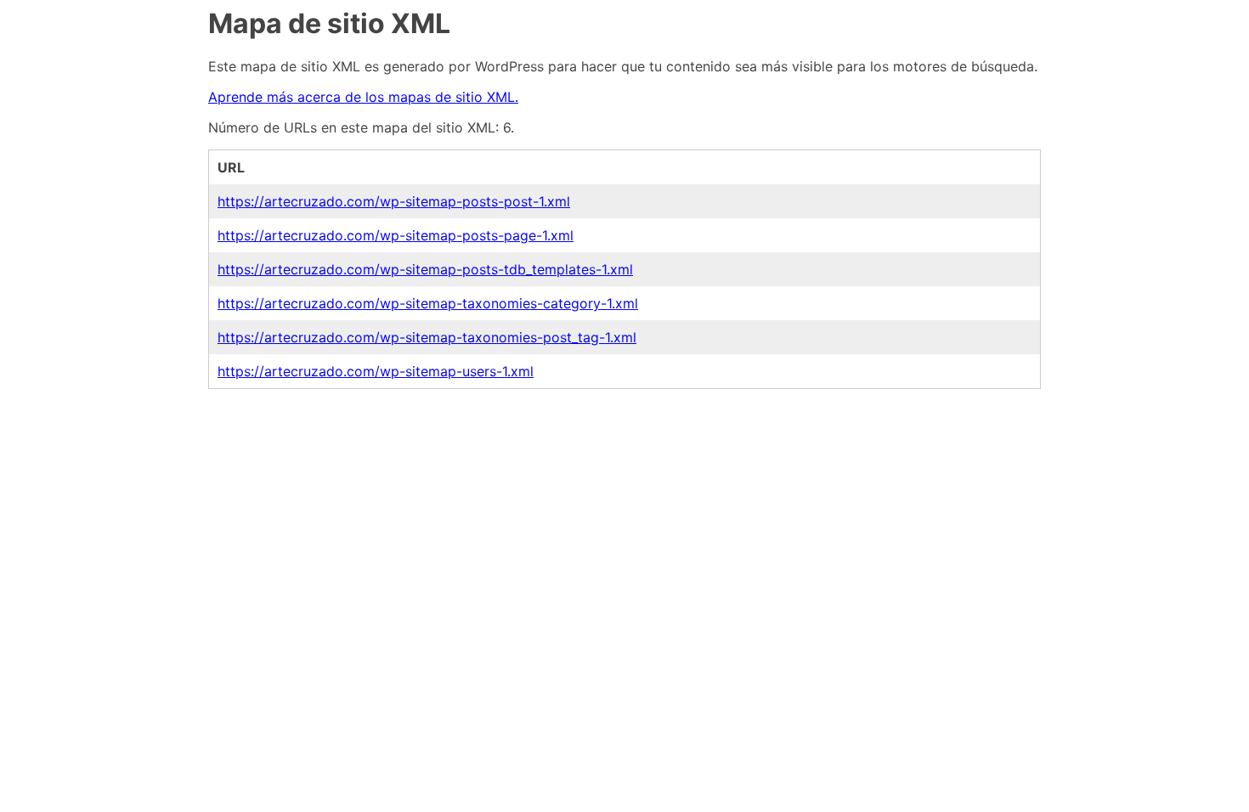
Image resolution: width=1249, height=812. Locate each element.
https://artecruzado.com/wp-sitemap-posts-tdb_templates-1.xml (425, 269)
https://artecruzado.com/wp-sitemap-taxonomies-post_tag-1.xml (427, 337)
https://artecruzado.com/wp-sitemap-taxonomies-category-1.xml (428, 303)
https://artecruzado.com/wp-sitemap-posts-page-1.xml (396, 235)
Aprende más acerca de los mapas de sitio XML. (363, 96)
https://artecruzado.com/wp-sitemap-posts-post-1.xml (394, 201)
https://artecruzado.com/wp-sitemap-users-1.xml (376, 371)
